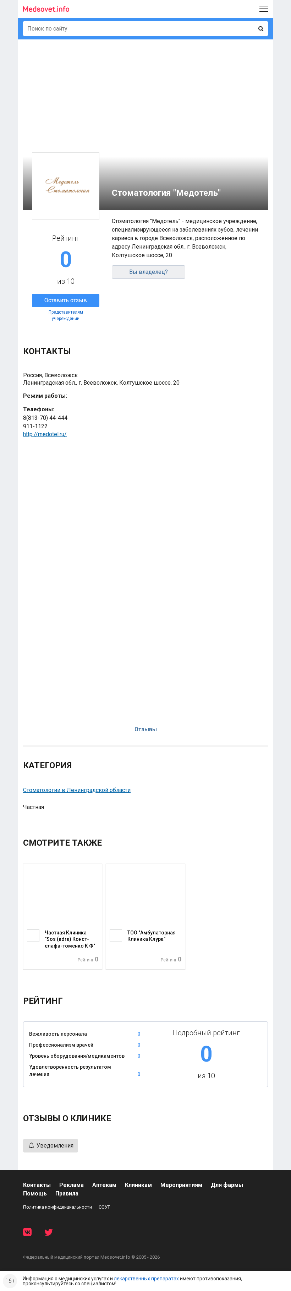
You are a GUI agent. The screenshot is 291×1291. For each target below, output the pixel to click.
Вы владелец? (148, 271)
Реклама (71, 1185)
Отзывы (145, 729)
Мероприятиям (181, 1185)
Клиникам (138, 1185)
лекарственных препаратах (146, 1278)
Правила (66, 1193)
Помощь (35, 1193)
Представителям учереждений (66, 315)
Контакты (37, 1185)
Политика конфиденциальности (57, 1207)
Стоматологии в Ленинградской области (77, 790)
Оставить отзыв (65, 300)
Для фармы (227, 1185)
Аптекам (104, 1185)
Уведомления (54, 1145)
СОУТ (104, 1207)
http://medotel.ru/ (45, 434)
